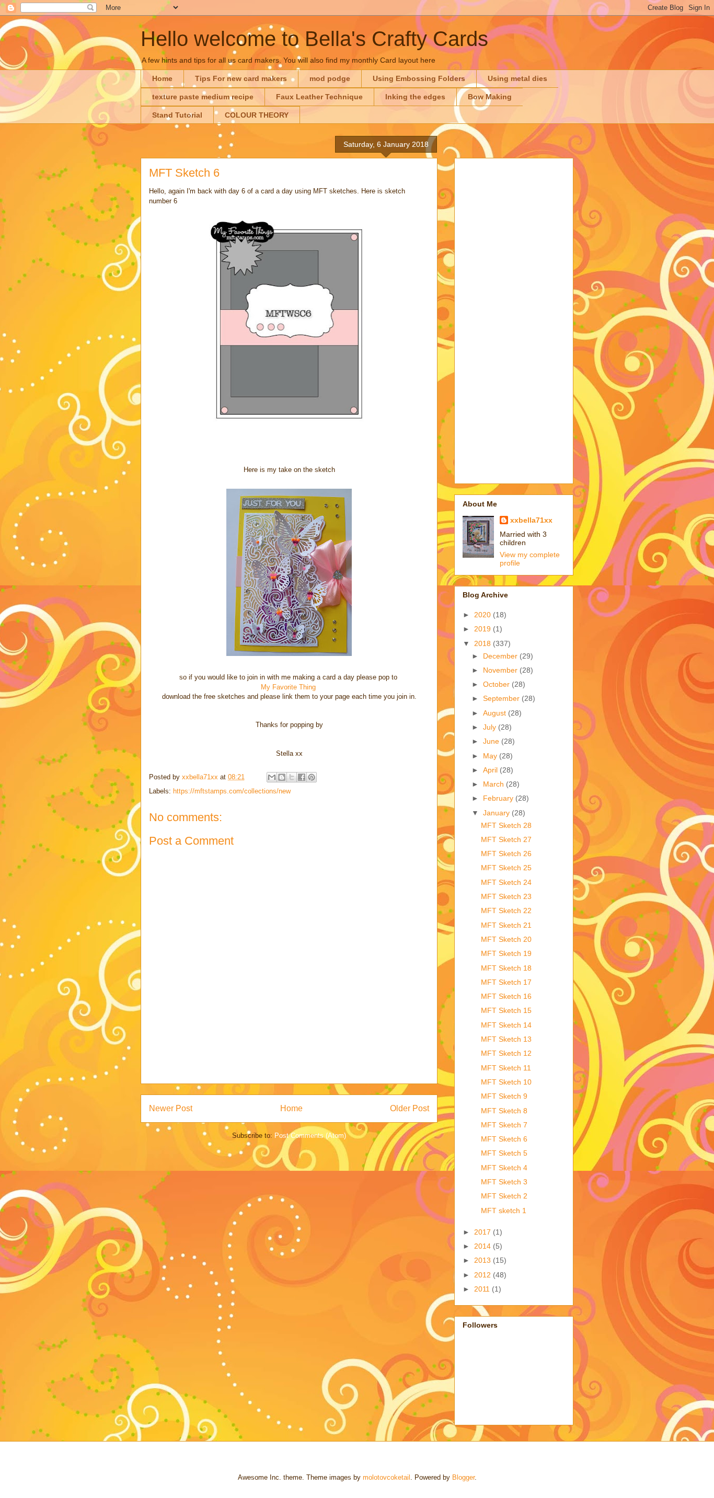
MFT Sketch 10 (506, 1082)
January (497, 813)
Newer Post (170, 1108)
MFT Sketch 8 (504, 1111)
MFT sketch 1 (503, 1210)
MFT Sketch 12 (506, 1053)
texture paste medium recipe (203, 97)
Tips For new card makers (241, 78)
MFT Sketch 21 (506, 925)
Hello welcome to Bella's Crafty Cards (314, 38)
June (492, 741)
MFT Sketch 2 (504, 1196)
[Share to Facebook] (301, 777)
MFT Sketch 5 (504, 1153)
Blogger (463, 1477)
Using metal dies (517, 78)
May (491, 756)
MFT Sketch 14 (506, 1025)
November (501, 670)
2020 (483, 614)
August (495, 713)
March (494, 784)
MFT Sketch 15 (506, 1010)
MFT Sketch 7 (504, 1125)
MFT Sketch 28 (506, 825)
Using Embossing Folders (419, 78)
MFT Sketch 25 (506, 867)
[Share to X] (291, 777)
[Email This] (272, 777)
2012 (483, 1275)
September (502, 698)
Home (162, 78)
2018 (483, 643)
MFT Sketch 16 (506, 996)
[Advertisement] (514, 319)
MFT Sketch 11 (506, 1068)
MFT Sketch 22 (506, 910)
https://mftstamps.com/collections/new (232, 791)
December (501, 656)
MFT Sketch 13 (506, 1039)
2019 (483, 629)
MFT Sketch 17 (506, 982)
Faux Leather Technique (319, 97)
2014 (483, 1246)
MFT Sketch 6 (504, 1139)
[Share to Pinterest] (311, 777)
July (490, 727)
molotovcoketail (386, 1477)
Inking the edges (415, 97)
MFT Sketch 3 (504, 1182)
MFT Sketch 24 (506, 882)
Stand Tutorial (177, 115)
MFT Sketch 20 (506, 939)
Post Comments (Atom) (310, 1135)
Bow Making (490, 97)
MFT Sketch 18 (506, 968)
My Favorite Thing (288, 687)
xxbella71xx (531, 520)
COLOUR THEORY (257, 115)
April (491, 770)
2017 (483, 1232)
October (497, 684)
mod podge (329, 78)
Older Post (409, 1108)
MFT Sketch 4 (504, 1167)
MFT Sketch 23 (506, 896)
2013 (483, 1260)
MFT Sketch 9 (504, 1096)
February (499, 798)
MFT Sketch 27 (506, 839)
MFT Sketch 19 (506, 953)
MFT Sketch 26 (506, 853)
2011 (483, 1289)
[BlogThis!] (282, 777)
